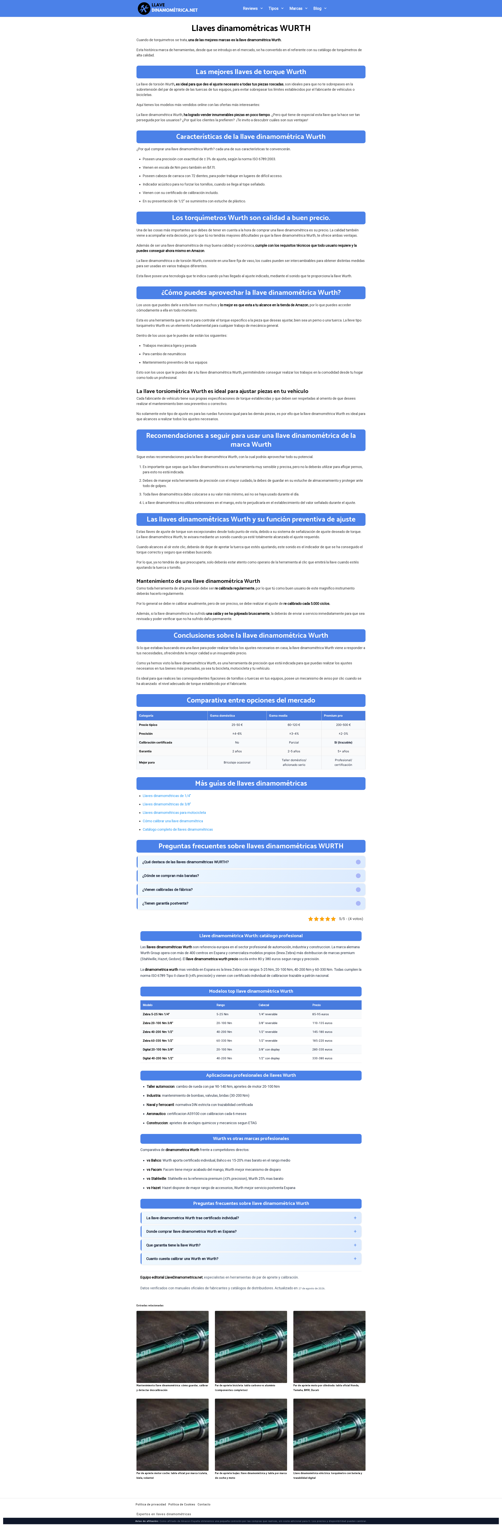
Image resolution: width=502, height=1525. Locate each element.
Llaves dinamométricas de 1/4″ (167, 796)
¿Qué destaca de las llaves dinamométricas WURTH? (185, 862)
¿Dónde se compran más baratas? (170, 875)
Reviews (250, 8)
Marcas (295, 8)
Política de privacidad (151, 1504)
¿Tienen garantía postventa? (165, 903)
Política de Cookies (181, 1504)
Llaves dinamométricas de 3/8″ (167, 804)
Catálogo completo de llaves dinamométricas (178, 829)
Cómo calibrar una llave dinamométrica (173, 821)
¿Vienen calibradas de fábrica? (167, 889)
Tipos (273, 8)
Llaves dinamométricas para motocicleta (174, 812)
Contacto (204, 1504)
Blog (317, 8)
